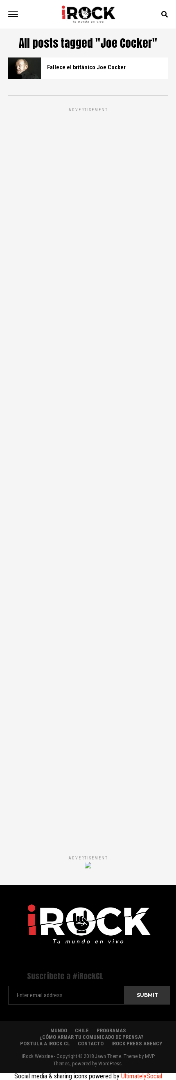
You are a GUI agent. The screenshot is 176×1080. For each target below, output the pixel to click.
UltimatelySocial (141, 1076)
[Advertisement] (88, 473)
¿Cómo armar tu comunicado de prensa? (91, 1037)
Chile (82, 1030)
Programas (111, 1030)
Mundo (58, 1030)
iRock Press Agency (136, 1043)
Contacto (91, 1043)
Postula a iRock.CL (45, 1043)
